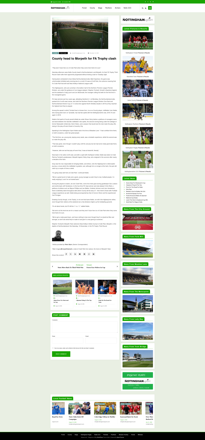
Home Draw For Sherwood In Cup (61, 301)
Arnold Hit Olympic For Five (134, 193)
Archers (117, 8)
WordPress (100, 437)
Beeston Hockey (123, 435)
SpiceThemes (120, 437)
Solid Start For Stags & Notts (134, 202)
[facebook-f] (145, 2)
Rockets (105, 435)
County (92, 8)
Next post (89, 265)
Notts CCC (127, 8)
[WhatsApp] (89, 254)
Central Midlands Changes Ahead (101, 418)
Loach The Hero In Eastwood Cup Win (137, 200)
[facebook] (66, 254)
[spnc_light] (145, 8)
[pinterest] (84, 254)
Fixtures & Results (144, 53)
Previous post (79, 265)
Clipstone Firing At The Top (83, 300)
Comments (54, 320)
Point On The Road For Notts (104, 301)
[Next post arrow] (117, 266)
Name (53, 336)
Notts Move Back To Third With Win (70, 267)
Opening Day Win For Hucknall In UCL (125, 418)
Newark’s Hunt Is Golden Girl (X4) (135, 191)
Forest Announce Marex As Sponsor (136, 196)
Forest (84, 8)
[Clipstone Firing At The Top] (84, 287)
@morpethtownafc (66, 249)
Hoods (133, 435)
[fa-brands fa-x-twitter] (148, 2)
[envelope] (79, 254)
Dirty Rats (129, 189)
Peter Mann (68, 244)
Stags (100, 8)
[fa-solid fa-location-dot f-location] (153, 2)
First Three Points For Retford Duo (74, 418)
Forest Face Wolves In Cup (96, 267)
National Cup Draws (132, 198)
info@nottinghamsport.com (78, 53)
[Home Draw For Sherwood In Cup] (62, 287)
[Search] (142, 8)
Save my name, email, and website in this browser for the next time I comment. (74, 348)
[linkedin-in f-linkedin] (150, 2)
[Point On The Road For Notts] (107, 287)
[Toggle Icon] (150, 8)
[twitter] (70, 254)
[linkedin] (75, 254)
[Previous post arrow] (52, 266)
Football (55, 53)
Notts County (63, 53)
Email (87, 336)
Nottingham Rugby (86, 435)
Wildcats (140, 435)
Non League (74, 404)
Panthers (108, 8)
